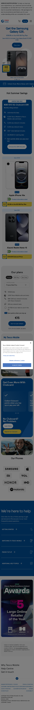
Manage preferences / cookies (17, 360)
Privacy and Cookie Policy (9, 355)
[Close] (31, 343)
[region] (17, 355)
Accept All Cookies (17, 365)
